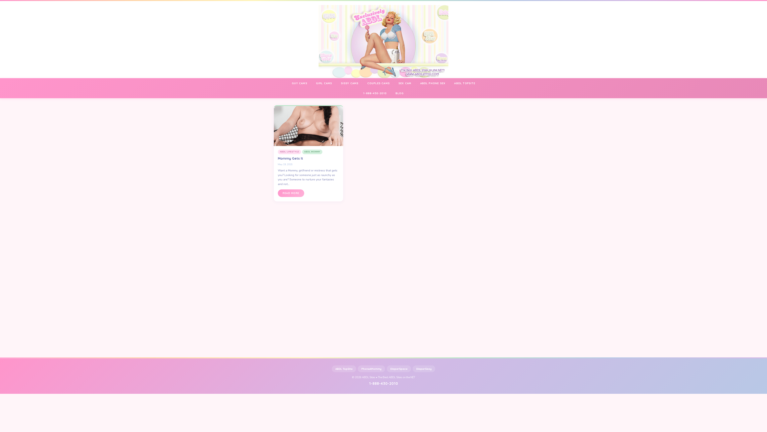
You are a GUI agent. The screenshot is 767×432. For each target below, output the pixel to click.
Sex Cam (404, 83)
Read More (291, 193)
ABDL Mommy (312, 151)
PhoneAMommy (371, 368)
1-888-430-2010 (375, 93)
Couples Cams (378, 83)
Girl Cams (324, 83)
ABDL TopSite (344, 368)
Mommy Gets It (290, 158)
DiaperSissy (424, 368)
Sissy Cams (350, 83)
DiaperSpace (398, 368)
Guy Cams (299, 83)
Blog (399, 93)
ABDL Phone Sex (433, 83)
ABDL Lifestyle (289, 151)
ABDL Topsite (464, 83)
